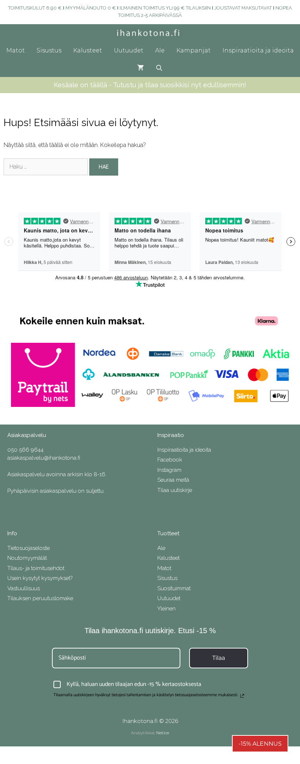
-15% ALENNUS (260, 743)
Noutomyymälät (27, 558)
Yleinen (166, 608)
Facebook (169, 459)
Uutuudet (128, 50)
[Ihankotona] (150, 33)
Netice (162, 732)
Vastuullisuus (23, 588)
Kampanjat (193, 50)
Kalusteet (87, 50)
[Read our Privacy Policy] (242, 695)
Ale (160, 50)
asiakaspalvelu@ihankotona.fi (43, 458)
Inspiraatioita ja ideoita (258, 50)
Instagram (169, 470)
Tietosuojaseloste (28, 548)
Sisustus (49, 50)
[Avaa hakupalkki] (159, 68)
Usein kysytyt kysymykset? (39, 578)
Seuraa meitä (173, 480)
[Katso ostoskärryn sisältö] (140, 68)
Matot (15, 50)
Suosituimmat (174, 588)
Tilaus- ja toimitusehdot (35, 568)
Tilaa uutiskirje (174, 490)
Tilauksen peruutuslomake (40, 598)
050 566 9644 (25, 450)
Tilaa (218, 657)
